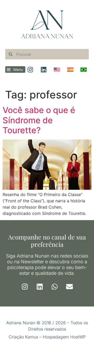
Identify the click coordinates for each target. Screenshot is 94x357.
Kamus (31, 336)
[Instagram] (25, 286)
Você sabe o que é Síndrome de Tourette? (39, 120)
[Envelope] (69, 286)
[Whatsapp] (54, 286)
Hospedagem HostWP (64, 336)
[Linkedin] (39, 286)
